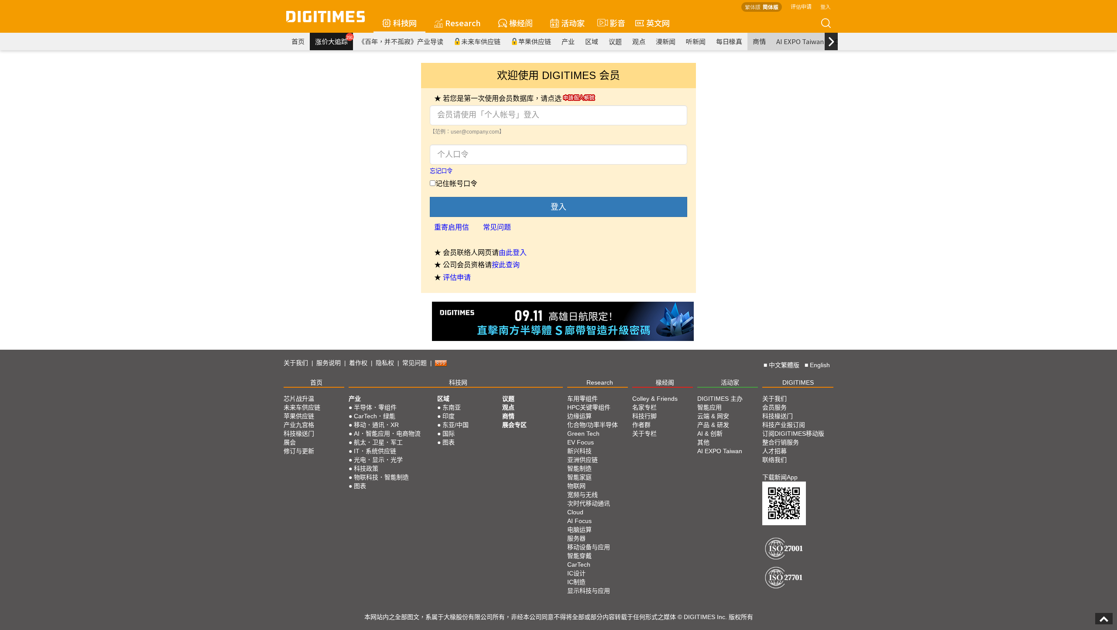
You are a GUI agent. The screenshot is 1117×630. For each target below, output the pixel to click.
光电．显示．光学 (378, 459)
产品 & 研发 (713, 424)
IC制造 (576, 581)
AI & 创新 (710, 433)
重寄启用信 (451, 227)
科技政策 (366, 468)
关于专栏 (644, 433)
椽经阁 (521, 22)
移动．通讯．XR (376, 424)
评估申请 (801, 6)
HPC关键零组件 (588, 407)
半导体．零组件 (375, 407)
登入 (825, 6)
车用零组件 (582, 398)
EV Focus (580, 442)
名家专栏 (644, 407)
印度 (448, 416)
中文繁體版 (784, 364)
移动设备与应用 (588, 547)
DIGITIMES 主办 (720, 398)
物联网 (576, 485)
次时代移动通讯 (588, 503)
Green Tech (583, 433)
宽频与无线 (582, 494)
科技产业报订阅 (783, 424)
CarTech (578, 564)
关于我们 (296, 362)
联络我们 (774, 459)
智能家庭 (579, 477)
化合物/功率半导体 (592, 424)
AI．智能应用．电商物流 (387, 433)
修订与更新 (299, 451)
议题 (615, 41)
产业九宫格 (299, 424)
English (820, 364)
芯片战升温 (299, 398)
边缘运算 (579, 416)
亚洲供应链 (582, 459)
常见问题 (497, 227)
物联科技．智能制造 (381, 477)
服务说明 (328, 362)
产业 (568, 41)
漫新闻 (665, 41)
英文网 (658, 22)
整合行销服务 (780, 442)
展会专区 (514, 424)
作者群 (641, 424)
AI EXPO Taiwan (800, 41)
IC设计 (576, 573)
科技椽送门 (299, 433)
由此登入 (513, 252)
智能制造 (579, 468)
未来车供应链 (480, 41)
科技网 (405, 22)
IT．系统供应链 (375, 451)
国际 (448, 433)
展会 (290, 442)
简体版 (770, 6)
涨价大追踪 (334, 40)
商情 (759, 41)
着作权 (358, 362)
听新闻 (696, 41)
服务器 (576, 538)
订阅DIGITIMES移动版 (793, 433)
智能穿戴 (579, 555)
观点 (638, 41)
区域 (591, 41)
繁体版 (753, 6)
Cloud (575, 512)
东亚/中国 (455, 424)
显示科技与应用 (588, 590)
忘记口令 (441, 171)
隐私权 (385, 362)
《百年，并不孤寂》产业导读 (400, 41)
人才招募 (774, 451)
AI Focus (579, 520)
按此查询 (506, 265)
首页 (298, 41)
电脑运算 (579, 529)
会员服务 (774, 407)
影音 (614, 22)
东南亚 (451, 407)
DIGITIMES (798, 382)
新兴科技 (579, 451)
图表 (360, 485)
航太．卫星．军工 (378, 442)
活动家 (573, 22)
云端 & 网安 (713, 416)
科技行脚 (644, 416)
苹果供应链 (534, 41)
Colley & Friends (655, 398)
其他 (703, 442)
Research (463, 22)
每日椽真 (729, 41)
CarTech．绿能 (374, 416)
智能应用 (709, 407)
